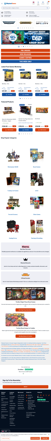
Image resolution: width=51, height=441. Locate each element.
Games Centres (25, 57)
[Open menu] (1, 3)
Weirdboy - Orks (5, 84)
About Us (3, 396)
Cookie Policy (12, 403)
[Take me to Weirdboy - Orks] (9, 75)
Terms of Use (12, 425)
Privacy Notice (13, 413)
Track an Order (21, 399)
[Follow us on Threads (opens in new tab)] (43, 395)
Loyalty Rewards (4, 402)
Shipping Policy (13, 405)
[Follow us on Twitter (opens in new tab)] (46, 395)
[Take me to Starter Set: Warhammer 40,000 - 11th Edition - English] (9, 110)
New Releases (25, 54)
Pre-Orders (25, 50)
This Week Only (25, 61)
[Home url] (10, 3)
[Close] (48, 434)
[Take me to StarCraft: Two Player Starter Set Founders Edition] (25, 110)
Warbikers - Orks (39, 84)
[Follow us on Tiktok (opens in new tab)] (49, 395)
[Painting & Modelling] (36, 226)
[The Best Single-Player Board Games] (25, 293)
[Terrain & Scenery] (13, 203)
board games (35, 348)
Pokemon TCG (16, 351)
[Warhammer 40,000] (36, 155)
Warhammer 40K (30, 344)
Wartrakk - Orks (22, 84)
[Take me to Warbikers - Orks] (42, 75)
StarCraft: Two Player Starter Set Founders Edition (26, 119)
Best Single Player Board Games (25, 310)
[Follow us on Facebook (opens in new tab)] (38, 395)
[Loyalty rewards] (25, 259)
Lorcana (39, 351)
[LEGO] (36, 179)
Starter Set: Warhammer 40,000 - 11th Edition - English (9, 120)
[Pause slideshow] (19, 46)
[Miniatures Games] (36, 203)
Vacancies (3, 407)
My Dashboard (21, 397)
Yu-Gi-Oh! (33, 351)
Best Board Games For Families (25, 336)
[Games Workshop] (13, 155)
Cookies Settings (5, 438)
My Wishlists (20, 403)
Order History (21, 401)
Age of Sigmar (38, 344)
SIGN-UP (25, 387)
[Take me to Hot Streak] (42, 110)
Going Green (4, 409)
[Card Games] (13, 179)
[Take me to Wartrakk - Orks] (25, 75)
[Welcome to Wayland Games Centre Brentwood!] (25, 319)
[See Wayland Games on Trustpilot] (29, 369)
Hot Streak (37, 119)
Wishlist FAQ (20, 405)
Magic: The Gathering (25, 351)
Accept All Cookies (35, 438)
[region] (25, 436)
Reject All (45, 438)
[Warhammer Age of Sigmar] (13, 226)
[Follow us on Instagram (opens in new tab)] (41, 395)
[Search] (47, 7)
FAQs (11, 411)
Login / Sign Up (21, 395)
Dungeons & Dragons (11, 350)
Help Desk (30, 395)
